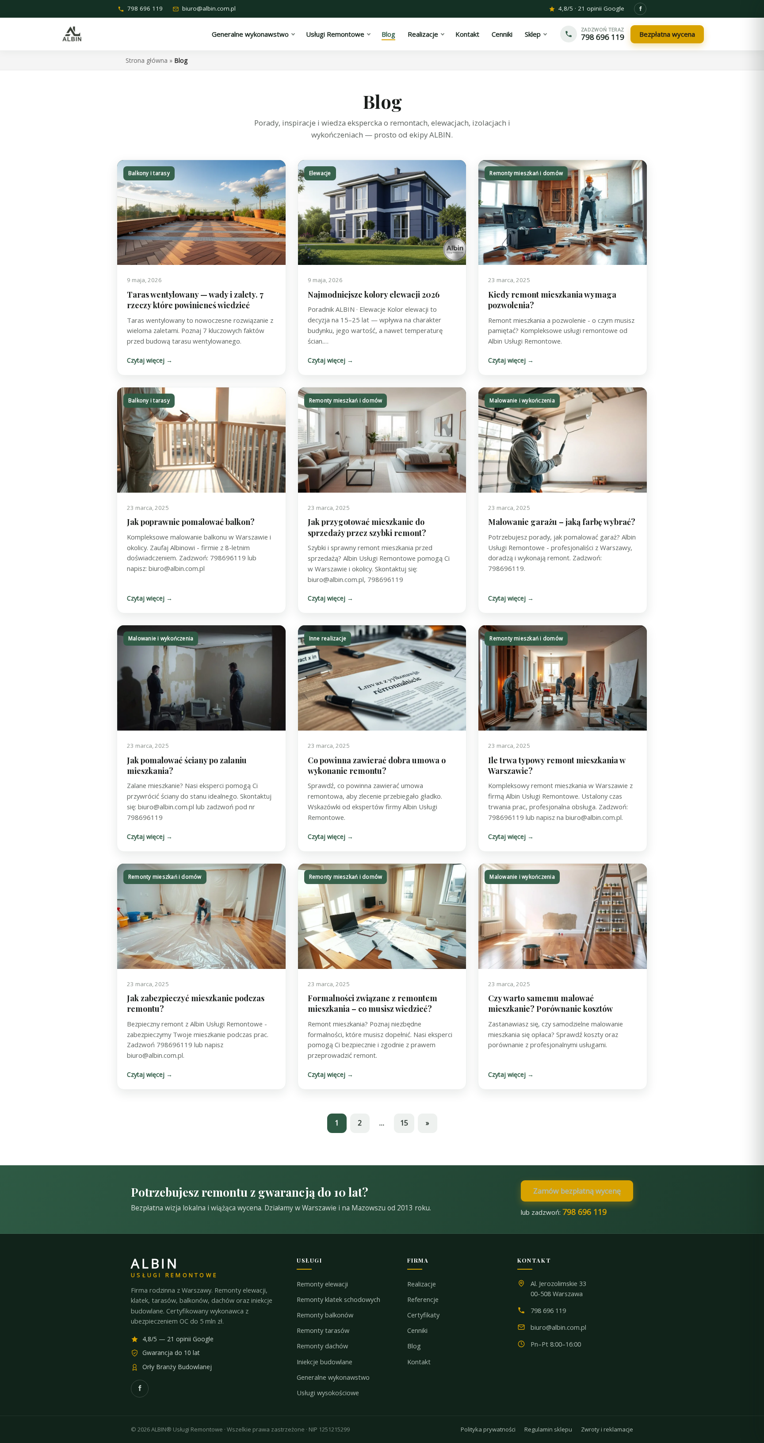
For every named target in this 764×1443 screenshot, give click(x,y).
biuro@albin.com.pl (209, 9)
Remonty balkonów (325, 1315)
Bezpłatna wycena (667, 34)
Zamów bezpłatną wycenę (577, 1191)
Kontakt (419, 1362)
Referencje (423, 1299)
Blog (414, 1346)
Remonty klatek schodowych (338, 1299)
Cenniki (417, 1330)
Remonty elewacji (322, 1284)
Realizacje (421, 1284)
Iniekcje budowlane (324, 1362)
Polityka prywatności (488, 1429)
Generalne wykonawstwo (333, 1377)
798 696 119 (145, 9)
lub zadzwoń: (564, 1211)
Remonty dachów (322, 1346)
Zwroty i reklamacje (607, 1429)
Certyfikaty (423, 1315)
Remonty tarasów (323, 1330)
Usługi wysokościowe (328, 1393)
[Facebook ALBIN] (640, 9)
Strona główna (147, 60)
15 (404, 1123)
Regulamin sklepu (548, 1429)
